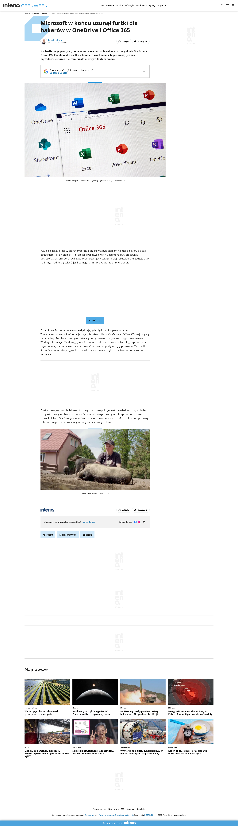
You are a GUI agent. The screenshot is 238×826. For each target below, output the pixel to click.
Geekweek (36, 13)
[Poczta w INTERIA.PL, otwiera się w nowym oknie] (227, 5)
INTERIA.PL (148, 815)
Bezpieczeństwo (48, 13)
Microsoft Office (67, 534)
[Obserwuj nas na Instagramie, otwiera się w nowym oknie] (139, 522)
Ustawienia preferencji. (124, 815)
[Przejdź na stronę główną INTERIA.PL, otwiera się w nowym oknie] (11, 5)
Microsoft (48, 534)
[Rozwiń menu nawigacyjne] (233, 5)
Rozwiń (92, 320)
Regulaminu (89, 815)
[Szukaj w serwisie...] (222, 5)
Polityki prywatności (106, 815)
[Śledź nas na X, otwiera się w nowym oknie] (144, 522)
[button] (107, 5)
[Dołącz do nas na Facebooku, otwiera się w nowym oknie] (135, 522)
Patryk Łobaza (55, 40)
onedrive (87, 534)
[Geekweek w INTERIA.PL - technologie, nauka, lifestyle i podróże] (34, 5)
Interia (27, 13)
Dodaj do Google (71, 72)
